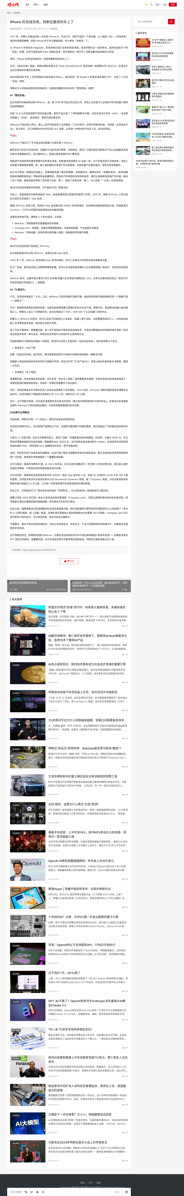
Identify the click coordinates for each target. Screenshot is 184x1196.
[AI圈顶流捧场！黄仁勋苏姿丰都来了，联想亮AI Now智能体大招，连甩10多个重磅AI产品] (27, 645)
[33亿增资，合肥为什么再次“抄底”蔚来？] (27, 813)
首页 (27, 4)
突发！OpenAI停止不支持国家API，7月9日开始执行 (81, 945)
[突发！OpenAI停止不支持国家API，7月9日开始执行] (27, 954)
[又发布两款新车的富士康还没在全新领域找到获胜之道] (27, 785)
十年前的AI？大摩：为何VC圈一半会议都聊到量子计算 (83, 917)
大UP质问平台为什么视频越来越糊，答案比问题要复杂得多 (86, 720)
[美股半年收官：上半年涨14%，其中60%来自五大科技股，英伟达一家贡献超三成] (27, 841)
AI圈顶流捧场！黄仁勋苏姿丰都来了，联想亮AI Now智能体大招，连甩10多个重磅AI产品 (87, 638)
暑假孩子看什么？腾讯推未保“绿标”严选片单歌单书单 (163, 110)
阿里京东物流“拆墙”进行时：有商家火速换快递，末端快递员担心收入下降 (86, 609)
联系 (82, 1182)
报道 (99, 1182)
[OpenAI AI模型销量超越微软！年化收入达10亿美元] (27, 870)
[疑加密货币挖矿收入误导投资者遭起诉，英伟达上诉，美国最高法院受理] (27, 1095)
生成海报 (17, 1192)
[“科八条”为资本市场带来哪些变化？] (27, 1038)
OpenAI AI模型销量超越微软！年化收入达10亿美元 (81, 861)
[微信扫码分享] (25, 1192)
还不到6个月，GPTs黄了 (64, 973)
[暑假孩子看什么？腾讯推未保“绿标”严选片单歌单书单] (143, 110)
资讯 (35, 4)
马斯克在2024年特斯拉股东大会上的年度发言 (77, 1142)
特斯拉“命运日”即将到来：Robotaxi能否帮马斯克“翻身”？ (85, 748)
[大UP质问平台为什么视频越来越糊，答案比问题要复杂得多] (27, 729)
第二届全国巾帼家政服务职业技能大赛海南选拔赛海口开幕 (163, 150)
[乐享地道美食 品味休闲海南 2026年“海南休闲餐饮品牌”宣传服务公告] (143, 137)
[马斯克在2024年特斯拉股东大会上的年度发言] (27, 1151)
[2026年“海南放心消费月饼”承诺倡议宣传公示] (143, 42)
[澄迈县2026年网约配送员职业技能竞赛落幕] (143, 123)
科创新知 (54, 28)
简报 (46, 4)
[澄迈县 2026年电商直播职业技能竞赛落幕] (143, 56)
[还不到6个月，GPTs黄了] (27, 982)
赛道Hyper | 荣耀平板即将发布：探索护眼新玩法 (79, 889)
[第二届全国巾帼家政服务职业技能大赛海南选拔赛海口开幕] (143, 150)
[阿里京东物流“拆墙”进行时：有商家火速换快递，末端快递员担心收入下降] (27, 616)
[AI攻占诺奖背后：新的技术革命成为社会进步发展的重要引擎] (27, 673)
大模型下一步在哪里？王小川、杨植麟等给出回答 (80, 1114)
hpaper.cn (120, 1187)
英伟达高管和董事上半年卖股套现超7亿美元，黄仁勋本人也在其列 (88, 1059)
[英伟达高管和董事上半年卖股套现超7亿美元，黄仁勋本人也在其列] (27, 1066)
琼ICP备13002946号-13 (91, 1187)
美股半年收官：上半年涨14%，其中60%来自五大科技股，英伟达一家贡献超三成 (87, 834)
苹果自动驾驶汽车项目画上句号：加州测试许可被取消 (82, 692)
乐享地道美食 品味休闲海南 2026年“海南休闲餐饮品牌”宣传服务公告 (163, 137)
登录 (157, 4)
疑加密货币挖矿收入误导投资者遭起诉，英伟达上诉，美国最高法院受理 (87, 1088)
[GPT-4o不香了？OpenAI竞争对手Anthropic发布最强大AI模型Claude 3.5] (27, 1010)
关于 (91, 1182)
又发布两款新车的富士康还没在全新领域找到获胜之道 (82, 776)
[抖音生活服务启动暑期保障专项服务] (143, 96)
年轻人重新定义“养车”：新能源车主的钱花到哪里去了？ (163, 69)
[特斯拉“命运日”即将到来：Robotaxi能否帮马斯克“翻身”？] (27, 757)
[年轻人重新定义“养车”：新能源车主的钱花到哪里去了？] (143, 69)
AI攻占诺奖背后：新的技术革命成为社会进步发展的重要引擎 (87, 664)
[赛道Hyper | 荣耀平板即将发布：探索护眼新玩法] (27, 898)
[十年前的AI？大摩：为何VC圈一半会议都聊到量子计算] (27, 926)
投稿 (173, 4)
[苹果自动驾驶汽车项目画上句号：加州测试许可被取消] (27, 701)
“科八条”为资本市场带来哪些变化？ (71, 1029)
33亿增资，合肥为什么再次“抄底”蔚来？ (74, 804)
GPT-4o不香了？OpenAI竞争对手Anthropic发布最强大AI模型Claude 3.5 (86, 1003)
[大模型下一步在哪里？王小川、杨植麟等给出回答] (27, 1123)
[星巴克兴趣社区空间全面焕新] (143, 83)
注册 (164, 4)
